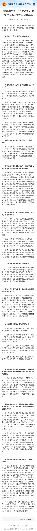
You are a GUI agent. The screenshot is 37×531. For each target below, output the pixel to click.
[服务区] (18, 4)
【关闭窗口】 (30, 519)
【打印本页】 (21, 519)
